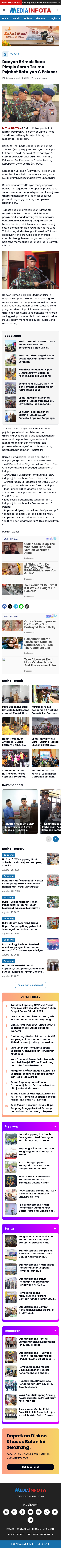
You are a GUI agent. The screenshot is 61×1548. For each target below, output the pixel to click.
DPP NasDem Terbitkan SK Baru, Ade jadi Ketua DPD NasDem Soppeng (32, 1018)
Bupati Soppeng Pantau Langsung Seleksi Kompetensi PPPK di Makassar (37, 1342)
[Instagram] (22, 1512)
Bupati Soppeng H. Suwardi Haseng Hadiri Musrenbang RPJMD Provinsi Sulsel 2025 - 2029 (36, 1356)
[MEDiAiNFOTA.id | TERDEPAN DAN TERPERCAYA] (30, 1490)
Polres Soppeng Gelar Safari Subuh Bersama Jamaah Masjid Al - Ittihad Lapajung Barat (15, 710)
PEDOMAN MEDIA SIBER (43, 1529)
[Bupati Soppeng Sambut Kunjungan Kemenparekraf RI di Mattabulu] (11, 1311)
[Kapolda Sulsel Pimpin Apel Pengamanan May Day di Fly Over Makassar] (11, 1385)
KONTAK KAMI (23, 1529)
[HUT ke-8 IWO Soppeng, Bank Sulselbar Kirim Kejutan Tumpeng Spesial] (53, 859)
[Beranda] (5, 54)
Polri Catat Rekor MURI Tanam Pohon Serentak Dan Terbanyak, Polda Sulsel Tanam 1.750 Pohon (37, 344)
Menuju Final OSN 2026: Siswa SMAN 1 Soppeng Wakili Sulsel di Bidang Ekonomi (33, 1028)
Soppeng (9, 854)
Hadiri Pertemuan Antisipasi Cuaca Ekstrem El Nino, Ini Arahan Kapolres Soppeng (35, 372)
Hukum (28, 18)
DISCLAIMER (32, 1534)
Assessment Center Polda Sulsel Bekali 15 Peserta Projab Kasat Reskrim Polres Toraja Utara (37, 1412)
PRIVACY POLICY (16, 1534)
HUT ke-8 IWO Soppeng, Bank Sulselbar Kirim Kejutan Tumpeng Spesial (22, 862)
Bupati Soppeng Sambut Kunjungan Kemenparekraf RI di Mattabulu (36, 1310)
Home (5, 18)
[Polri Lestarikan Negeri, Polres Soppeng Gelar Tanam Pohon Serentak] (10, 360)
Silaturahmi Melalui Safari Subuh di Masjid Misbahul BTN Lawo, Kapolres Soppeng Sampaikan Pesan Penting (36, 401)
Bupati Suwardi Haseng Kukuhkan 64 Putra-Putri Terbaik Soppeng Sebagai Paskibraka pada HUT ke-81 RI (33, 1096)
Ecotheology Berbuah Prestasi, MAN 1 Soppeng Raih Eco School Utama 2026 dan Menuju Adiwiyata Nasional (23, 947)
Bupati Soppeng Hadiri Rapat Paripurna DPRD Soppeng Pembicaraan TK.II (36, 1267)
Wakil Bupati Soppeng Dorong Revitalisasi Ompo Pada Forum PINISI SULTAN (37, 1398)
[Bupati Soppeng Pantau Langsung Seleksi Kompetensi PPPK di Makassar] (11, 1343)
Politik (16, 18)
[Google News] (39, 1512)
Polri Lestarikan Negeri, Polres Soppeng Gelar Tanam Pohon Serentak (36, 358)
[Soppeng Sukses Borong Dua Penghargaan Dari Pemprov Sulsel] (11, 1153)
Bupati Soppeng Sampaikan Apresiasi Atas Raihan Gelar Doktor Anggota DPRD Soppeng (36, 1253)
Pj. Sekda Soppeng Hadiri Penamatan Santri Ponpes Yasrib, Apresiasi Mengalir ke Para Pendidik (36, 1208)
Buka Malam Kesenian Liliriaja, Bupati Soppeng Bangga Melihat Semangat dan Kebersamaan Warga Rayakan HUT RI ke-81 (21, 926)
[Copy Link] (27, 606)
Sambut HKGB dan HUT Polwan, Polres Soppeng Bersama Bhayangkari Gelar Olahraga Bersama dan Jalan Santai (13, 773)
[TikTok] (47, 1512)
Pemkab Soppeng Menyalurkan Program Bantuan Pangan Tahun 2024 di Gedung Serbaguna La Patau (36, 1296)
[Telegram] (15, 606)
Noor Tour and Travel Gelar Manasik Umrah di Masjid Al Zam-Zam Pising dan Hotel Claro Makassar (32, 1062)
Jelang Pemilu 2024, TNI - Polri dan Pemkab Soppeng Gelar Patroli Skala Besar (37, 386)
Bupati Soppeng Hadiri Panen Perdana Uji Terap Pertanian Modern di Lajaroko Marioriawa (21, 905)
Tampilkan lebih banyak (31, 985)
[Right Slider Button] (58, 18)
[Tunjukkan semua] (55, 1126)
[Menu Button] (4, 10)
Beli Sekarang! (30, 1466)
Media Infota (25, 1544)
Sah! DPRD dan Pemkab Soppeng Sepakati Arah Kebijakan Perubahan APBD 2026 (32, 1051)
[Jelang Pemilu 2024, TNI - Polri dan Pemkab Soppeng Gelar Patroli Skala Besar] (10, 388)
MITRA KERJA (46, 1534)
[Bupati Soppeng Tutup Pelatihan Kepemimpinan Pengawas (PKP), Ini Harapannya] (11, 1283)
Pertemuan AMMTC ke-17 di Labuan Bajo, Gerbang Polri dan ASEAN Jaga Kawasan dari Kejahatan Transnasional (45, 773)
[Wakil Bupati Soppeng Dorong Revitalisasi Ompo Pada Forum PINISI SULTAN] (11, 1400)
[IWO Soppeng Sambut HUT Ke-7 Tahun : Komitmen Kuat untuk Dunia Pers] (11, 1195)
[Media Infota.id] (30, 10)
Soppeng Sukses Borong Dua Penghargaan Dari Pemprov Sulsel (36, 1151)
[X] (10, 606)
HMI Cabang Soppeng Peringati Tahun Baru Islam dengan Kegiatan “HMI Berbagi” (35, 1165)
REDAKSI (10, 1529)
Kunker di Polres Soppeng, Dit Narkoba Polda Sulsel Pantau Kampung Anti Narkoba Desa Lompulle (45, 710)
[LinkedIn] (55, 1512)
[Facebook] (4, 606)
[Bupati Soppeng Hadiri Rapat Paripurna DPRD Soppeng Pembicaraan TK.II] (11, 1269)
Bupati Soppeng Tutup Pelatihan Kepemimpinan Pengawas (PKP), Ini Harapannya (34, 1282)
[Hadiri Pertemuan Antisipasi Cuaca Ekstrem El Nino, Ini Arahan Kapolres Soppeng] (10, 374)
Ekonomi (40, 18)
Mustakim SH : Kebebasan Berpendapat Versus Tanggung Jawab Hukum (34, 1179)
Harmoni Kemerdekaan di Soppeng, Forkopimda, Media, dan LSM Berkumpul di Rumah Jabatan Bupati (23, 968)
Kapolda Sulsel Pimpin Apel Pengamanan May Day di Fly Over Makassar (36, 1384)
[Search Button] (57, 10)
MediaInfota (44, 1544)
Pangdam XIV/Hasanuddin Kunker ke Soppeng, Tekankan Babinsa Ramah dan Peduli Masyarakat (22, 883)
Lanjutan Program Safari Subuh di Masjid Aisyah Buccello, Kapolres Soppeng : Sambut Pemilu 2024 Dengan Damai (36, 415)
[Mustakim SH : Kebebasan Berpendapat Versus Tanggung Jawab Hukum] (11, 1181)
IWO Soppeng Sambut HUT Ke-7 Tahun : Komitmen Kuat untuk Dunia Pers (37, 1193)
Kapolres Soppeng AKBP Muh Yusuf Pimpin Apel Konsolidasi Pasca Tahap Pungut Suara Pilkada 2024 (33, 1008)
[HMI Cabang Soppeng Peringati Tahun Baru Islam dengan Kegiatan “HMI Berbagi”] (11, 1167)
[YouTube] (30, 1512)
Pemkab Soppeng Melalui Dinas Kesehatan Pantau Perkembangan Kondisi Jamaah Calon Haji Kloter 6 (35, 1370)
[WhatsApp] (21, 606)
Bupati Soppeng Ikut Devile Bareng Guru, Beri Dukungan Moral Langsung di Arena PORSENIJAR (36, 1137)
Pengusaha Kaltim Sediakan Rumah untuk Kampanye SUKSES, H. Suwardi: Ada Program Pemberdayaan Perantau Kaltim (36, 1239)
